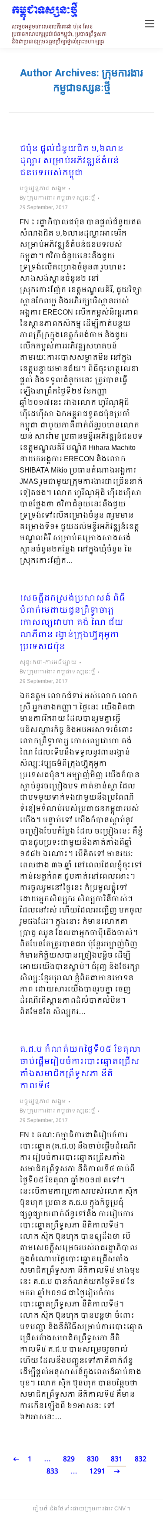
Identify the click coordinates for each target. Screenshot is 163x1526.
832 (140, 1459)
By (57, 198)
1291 (97, 1471)
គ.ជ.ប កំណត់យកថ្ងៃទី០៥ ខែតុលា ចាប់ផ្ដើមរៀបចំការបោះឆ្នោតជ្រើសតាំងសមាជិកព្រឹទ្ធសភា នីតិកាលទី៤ (80, 1068)
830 (93, 1459)
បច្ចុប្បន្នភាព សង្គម (43, 188)
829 (69, 1459)
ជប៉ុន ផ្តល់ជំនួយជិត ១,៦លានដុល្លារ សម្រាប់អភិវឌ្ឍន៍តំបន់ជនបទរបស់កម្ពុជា (71, 161)
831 (117, 1459)
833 (52, 1471)
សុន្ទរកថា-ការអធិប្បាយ (48, 662)
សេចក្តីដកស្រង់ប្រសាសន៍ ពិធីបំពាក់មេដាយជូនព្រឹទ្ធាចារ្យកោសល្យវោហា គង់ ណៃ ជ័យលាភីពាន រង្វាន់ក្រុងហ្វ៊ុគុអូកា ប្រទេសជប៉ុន (72, 623)
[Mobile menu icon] (149, 24)
